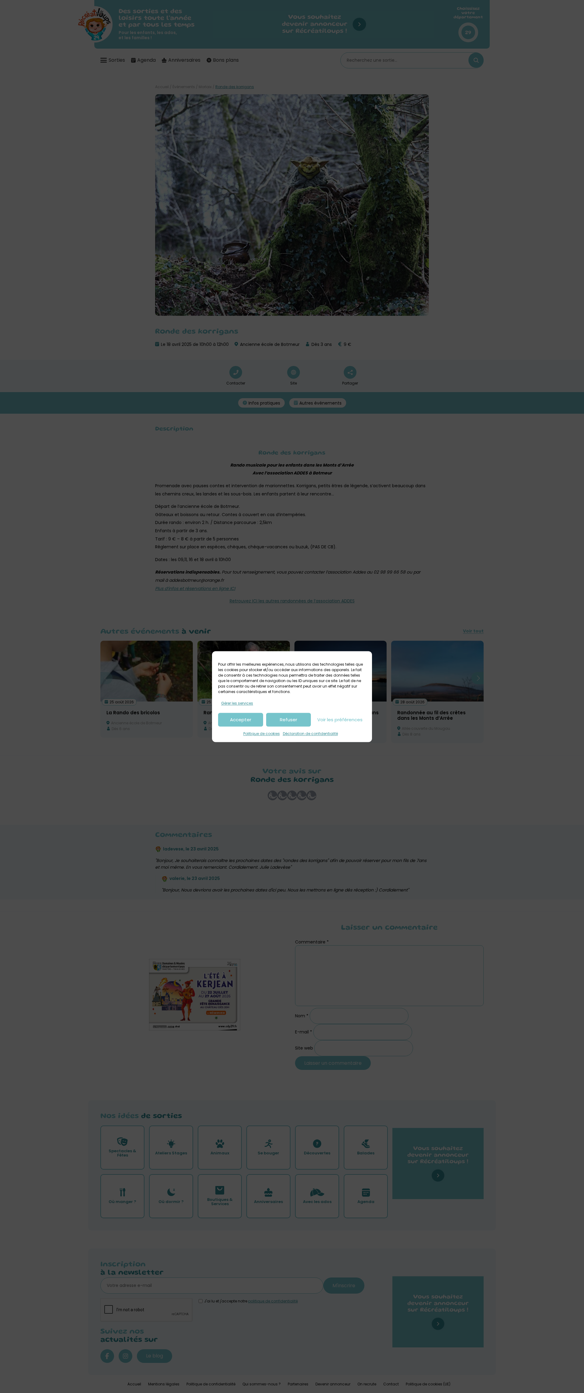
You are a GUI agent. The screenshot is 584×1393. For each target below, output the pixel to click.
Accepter (240, 719)
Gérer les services (237, 703)
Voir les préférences (340, 719)
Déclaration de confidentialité (310, 733)
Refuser (288, 719)
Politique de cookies (261, 733)
